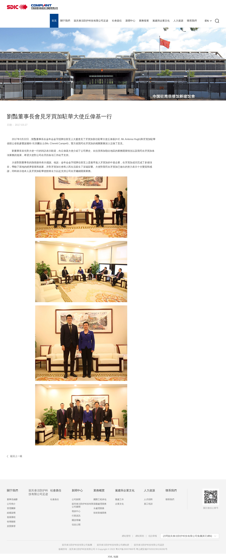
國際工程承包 (99, 499)
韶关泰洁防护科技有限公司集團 (77, 545)
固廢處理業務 (99, 504)
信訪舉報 (152, 536)
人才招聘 (148, 499)
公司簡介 (11, 504)
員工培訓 (148, 504)
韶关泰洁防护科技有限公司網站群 (113, 545)
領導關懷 (11, 521)
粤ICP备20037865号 (125, 549)
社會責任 (54, 499)
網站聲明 (126, 536)
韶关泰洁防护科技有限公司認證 (149, 545)
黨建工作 (119, 499)
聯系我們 (170, 499)
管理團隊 (11, 508)
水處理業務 (98, 508)
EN (207, 20)
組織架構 (11, 512)
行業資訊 (76, 515)
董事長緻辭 (12, 499)
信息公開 (76, 524)
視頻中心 (76, 511)
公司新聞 (76, 499)
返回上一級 (16, 456)
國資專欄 (76, 520)
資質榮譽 (11, 526)
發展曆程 (11, 517)
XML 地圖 (113, 556)
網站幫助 (139, 536)
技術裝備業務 (99, 512)
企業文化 (119, 504)
